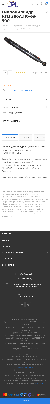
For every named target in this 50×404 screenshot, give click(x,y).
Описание (10, 137)
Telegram (22, 304)
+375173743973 (39, 383)
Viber (28, 304)
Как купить (8, 259)
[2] (18, 72)
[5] (24, 72)
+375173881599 (26, 274)
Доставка (41, 137)
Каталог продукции (13, 252)
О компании (8, 265)
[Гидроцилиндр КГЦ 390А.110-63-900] (25, 51)
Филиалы (7, 234)
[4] (22, 72)
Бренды (6, 246)
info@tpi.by (27, 279)
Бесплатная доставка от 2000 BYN (19, 90)
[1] (16, 72)
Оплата (25, 137)
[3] (20, 72)
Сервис (5, 240)
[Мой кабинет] (41, 4)
